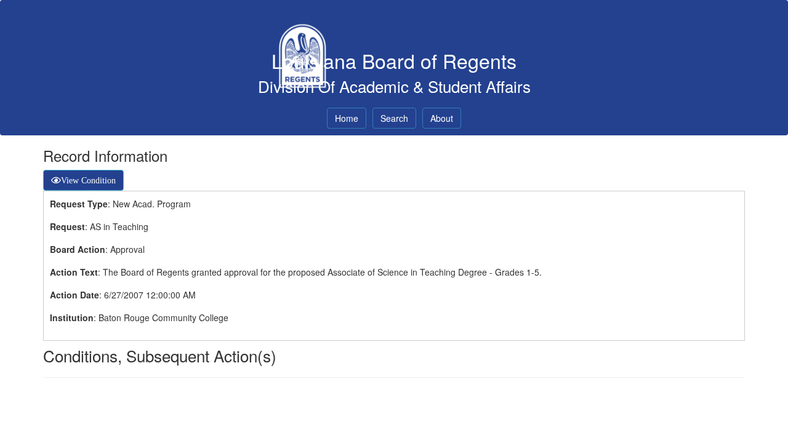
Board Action (77, 249)
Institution (72, 317)
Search (394, 118)
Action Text (74, 272)
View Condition (88, 180)
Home (346, 118)
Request (67, 226)
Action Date (74, 295)
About (441, 118)
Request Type (79, 204)
